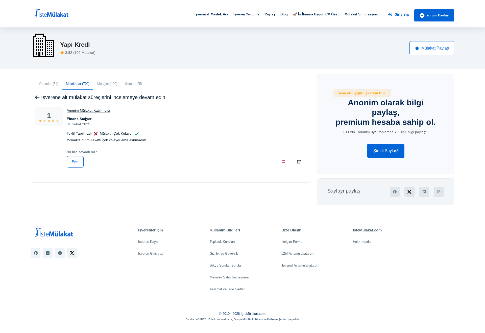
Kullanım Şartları (277, 319)
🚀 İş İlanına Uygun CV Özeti (316, 14)
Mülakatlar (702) (77, 84)
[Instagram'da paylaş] (439, 192)
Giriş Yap (402, 14)
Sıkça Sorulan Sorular (226, 265)
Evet (75, 162)
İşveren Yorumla (246, 14)
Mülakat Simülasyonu (362, 14)
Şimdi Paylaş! (385, 151)
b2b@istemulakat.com (297, 253)
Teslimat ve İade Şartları (228, 289)
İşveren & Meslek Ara (211, 14)
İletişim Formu (291, 242)
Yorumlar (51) (48, 84)
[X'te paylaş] (409, 192)
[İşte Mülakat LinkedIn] (48, 253)
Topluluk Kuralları (222, 242)
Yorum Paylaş (437, 15)
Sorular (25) (133, 84)
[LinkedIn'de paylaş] (424, 192)
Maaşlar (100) (107, 84)
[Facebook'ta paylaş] (395, 192)
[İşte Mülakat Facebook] (35, 253)
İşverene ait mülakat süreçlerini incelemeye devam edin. (103, 97)
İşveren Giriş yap (150, 253)
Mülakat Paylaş (435, 48)
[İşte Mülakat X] (72, 253)
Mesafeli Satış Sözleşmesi (229, 277)
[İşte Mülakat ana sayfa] (51, 14)
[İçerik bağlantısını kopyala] (300, 162)
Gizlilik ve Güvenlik (224, 253)
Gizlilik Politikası (253, 319)
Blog (284, 14)
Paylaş (270, 14)
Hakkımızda (362, 242)
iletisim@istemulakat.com (300, 265)
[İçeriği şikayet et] (284, 162)
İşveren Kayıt (148, 242)
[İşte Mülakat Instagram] (60, 253)
